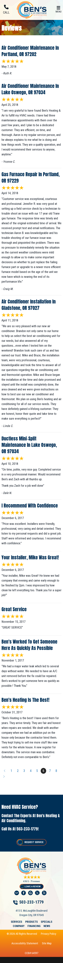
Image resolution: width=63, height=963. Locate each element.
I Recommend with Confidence (30, 505)
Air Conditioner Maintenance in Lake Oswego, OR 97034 (30, 89)
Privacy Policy (48, 933)
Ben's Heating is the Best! (25, 699)
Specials (46, 921)
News (47, 926)
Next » (4, 776)
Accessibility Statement (24, 943)
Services (16, 921)
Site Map (47, 943)
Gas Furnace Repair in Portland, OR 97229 (31, 177)
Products (31, 921)
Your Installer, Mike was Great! (30, 557)
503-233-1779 (27, 829)
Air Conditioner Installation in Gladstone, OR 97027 (29, 304)
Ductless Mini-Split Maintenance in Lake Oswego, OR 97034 (29, 445)
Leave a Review (32, 886)
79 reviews (35, 881)
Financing (34, 926)
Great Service (14, 609)
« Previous (4, 771)
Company (18, 926)
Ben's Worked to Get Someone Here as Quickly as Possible (29, 644)
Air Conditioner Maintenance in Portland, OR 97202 (30, 51)
